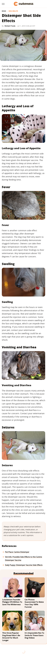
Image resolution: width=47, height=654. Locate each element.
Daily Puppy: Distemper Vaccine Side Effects (24, 565)
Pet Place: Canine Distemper (17, 552)
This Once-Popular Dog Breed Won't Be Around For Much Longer (11, 637)
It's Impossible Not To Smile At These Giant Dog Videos (34, 635)
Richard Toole (10, 26)
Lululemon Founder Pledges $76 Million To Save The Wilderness (12, 602)
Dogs (4, 11)
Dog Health (13, 11)
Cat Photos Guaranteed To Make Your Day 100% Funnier (34, 603)
